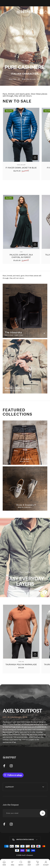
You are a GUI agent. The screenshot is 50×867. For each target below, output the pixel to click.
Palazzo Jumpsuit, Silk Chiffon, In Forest (21, 255)
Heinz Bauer (21, 165)
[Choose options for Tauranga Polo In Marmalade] (35, 654)
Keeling (21, 661)
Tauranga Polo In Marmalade (21, 664)
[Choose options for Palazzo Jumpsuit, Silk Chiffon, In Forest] (35, 244)
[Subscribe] (42, 813)
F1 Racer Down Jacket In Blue (21, 167)
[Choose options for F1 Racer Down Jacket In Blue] (35, 157)
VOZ (21, 252)
